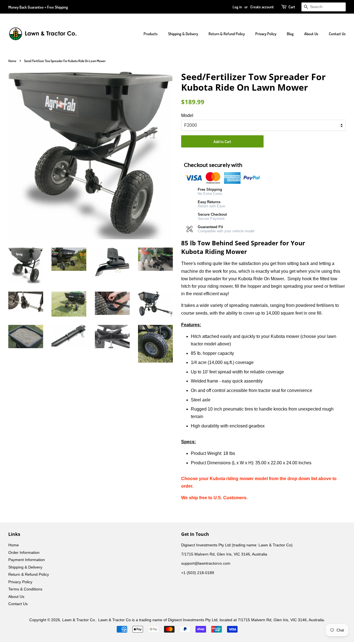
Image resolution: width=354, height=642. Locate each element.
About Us (311, 33)
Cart (291, 6)
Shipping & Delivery (183, 33)
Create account (262, 6)
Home (12, 61)
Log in (237, 6)
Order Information (24, 553)
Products (151, 33)
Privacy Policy (265, 33)
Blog (290, 33)
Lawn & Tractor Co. (79, 620)
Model (187, 115)
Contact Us (337, 33)
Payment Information (26, 560)
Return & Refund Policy (227, 33)
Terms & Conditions (25, 589)
